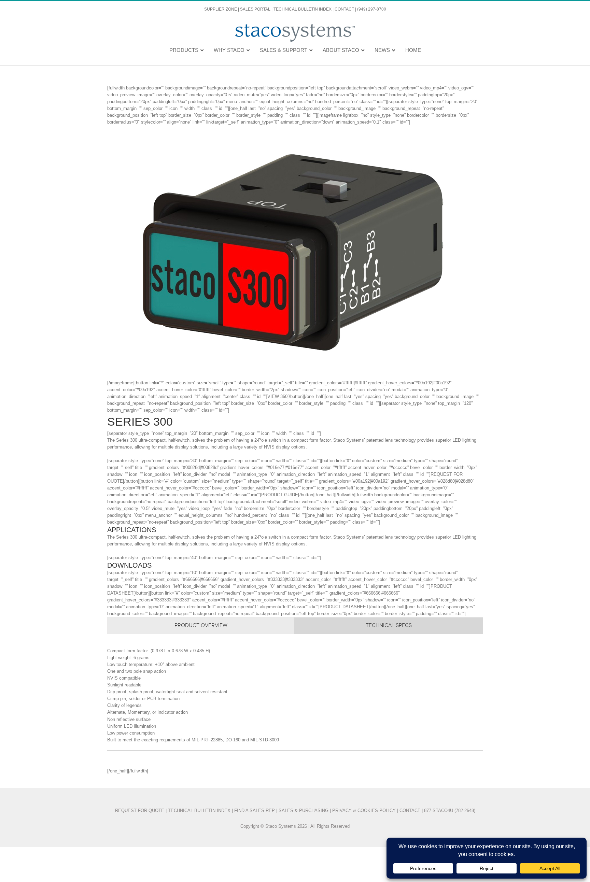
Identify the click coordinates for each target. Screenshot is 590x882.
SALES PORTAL (255, 9)
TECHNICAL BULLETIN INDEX (302, 9)
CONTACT (344, 9)
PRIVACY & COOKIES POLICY (364, 810)
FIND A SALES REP (254, 810)
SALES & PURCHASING (303, 810)
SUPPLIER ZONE (220, 9)
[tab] (200, 625)
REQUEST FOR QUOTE (139, 810)
